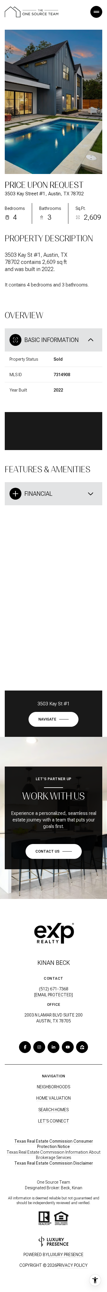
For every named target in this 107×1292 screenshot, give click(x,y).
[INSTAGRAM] (39, 1047)
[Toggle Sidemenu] (96, 12)
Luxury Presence (66, 1254)
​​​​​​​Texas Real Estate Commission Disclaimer (53, 1163)
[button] (54, 851)
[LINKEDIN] (53, 1047)
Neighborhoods (53, 1086)
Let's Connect (53, 1121)
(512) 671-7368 (53, 989)
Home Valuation (53, 1098)
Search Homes (53, 1109)
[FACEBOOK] (25, 1047)
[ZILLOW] (82, 1047)
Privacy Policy (72, 1265)
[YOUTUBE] (68, 1047)
